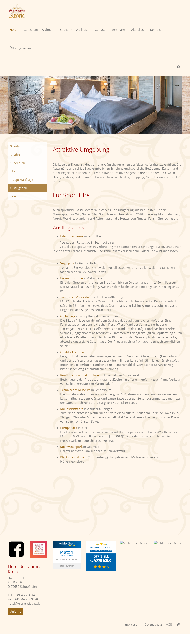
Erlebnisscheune (71, 236)
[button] (21, 105)
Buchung (66, 30)
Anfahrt (15, 155)
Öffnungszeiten (20, 48)
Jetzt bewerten (66, 565)
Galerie (15, 146)
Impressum (132, 625)
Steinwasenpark (71, 447)
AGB (169, 625)
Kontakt (156, 30)
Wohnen (48, 30)
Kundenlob (17, 163)
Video (14, 196)
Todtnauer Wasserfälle (76, 297)
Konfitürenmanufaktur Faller (80, 375)
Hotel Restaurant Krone (66, 559)
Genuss (100, 30)
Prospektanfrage (21, 180)
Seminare (119, 30)
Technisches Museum (75, 390)
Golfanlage (67, 316)
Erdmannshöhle (71, 278)
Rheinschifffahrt (71, 409)
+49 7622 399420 (26, 599)
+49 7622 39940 (25, 595)
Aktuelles (138, 30)
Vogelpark (67, 263)
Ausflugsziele (19, 188)
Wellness (82, 30)
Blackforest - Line (72, 457)
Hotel (14, 30)
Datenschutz (153, 625)
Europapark (68, 428)
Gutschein (31, 30)
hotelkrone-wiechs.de (24, 603)
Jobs (13, 171)
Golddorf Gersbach (73, 352)
